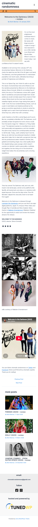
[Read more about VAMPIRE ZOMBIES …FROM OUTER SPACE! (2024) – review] (19, 449)
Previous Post (19, 379)
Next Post (19, 383)
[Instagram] (6, 11)
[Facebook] (3, 11)
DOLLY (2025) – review (14, 435)
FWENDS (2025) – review (15, 412)
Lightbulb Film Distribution (10, 203)
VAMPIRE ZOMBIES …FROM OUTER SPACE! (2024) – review (17, 459)
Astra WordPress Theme (22, 518)
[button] (35, 11)
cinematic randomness (10, 4)
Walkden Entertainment (15, 210)
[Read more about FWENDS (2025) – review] (19, 402)
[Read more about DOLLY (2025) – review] (19, 426)
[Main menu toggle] (34, 5)
